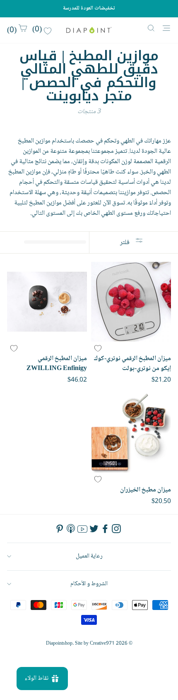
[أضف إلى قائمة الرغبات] (97, 348)
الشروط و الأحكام (89, 584)
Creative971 (102, 643)
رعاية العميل (89, 556)
